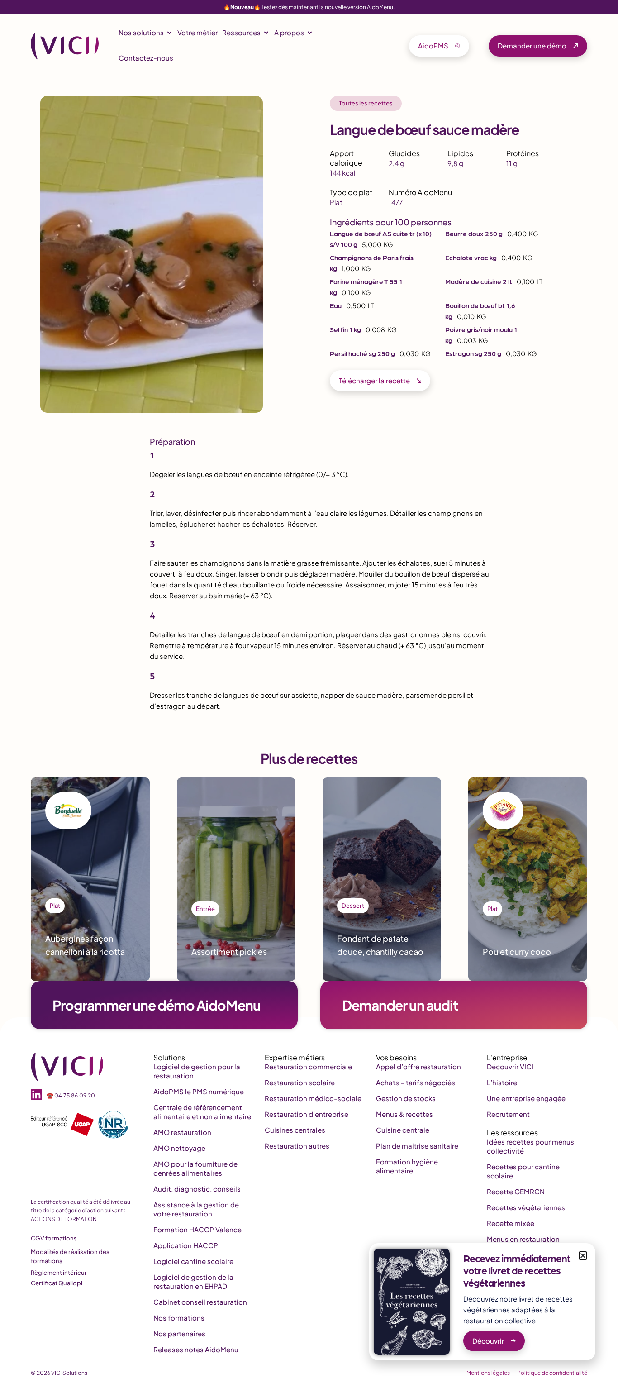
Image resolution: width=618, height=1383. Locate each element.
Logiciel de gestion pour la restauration (196, 1071)
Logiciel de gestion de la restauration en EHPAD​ (193, 1281)
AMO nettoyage (179, 1148)
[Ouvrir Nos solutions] (169, 33)
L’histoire (502, 1082)
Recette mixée (510, 1223)
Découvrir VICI (510, 1066)
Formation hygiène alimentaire (407, 1166)
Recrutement (508, 1114)
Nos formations (178, 1317)
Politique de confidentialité (552, 1372)
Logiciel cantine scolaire (193, 1261)
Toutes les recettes (366, 103)
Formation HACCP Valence (197, 1229)
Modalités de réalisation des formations (70, 1256)
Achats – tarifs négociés (415, 1082)
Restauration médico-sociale (313, 1098)
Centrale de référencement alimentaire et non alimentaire (202, 1112)
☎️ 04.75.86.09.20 (71, 1095)
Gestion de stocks (406, 1098)
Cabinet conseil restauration (200, 1301)
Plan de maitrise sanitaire (417, 1145)
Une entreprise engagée (526, 1098)
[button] (583, 1255)
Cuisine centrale (402, 1129)
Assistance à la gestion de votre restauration (196, 1209)
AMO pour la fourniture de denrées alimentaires (195, 1168)
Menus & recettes (404, 1114)
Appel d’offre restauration (418, 1066)
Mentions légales (488, 1372)
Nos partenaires (179, 1333)
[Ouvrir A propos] (309, 33)
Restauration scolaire (300, 1082)
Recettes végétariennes (526, 1207)
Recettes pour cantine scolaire (523, 1171)
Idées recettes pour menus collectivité (530, 1146)
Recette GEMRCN (516, 1191)
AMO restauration (182, 1132)
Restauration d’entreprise (306, 1114)
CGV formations (54, 1238)
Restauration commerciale (308, 1066)
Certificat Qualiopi (56, 1283)
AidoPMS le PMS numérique (198, 1091)
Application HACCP (185, 1245)
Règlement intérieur (59, 1272)
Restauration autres (297, 1145)
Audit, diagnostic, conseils (197, 1188)
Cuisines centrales (295, 1129)
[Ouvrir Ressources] (266, 33)
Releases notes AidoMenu (195, 1349)
